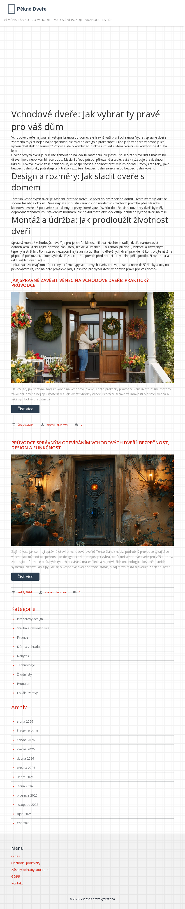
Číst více (25, 408)
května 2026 (26, 749)
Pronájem (24, 683)
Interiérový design (30, 619)
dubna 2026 (25, 758)
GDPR (15, 876)
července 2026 (27, 731)
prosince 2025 (27, 795)
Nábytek (23, 656)
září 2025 (23, 823)
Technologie (26, 665)
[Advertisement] (92, 59)
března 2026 (26, 767)
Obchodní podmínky (25, 863)
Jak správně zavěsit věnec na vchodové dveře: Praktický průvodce (80, 282)
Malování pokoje (68, 20)
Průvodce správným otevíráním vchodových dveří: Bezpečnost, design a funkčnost (90, 445)
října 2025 (24, 814)
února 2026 (25, 777)
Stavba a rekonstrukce (33, 628)
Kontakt (17, 883)
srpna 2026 (25, 721)
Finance (22, 637)
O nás (15, 856)
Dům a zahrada (28, 646)
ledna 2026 (25, 786)
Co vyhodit (41, 20)
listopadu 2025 (27, 804)
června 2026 (26, 740)
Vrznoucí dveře (98, 20)
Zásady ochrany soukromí (30, 870)
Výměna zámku (16, 20)
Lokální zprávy (27, 693)
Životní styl (24, 674)
